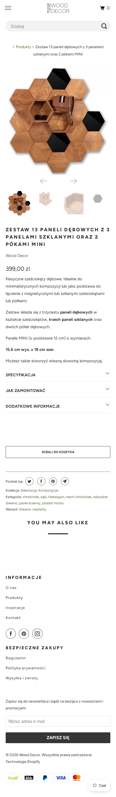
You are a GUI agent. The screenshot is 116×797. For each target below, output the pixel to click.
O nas (11, 587)
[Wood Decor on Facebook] (12, 633)
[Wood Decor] (58, 8)
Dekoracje (29, 490)
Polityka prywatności (26, 668)
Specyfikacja (21, 375)
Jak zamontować (25, 390)
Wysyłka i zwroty (22, 678)
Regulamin (16, 658)
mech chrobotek (78, 497)
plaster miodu (53, 503)
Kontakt (13, 617)
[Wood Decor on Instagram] (38, 633)
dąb (43, 497)
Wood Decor (17, 255)
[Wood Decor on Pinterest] (25, 633)
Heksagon (56, 497)
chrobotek (31, 497)
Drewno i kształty (32, 509)
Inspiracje (15, 607)
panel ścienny (29, 503)
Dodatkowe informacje (33, 406)
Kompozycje (48, 490)
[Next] (73, 180)
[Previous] (43, 180)
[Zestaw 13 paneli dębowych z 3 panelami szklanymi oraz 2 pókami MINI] (58, 120)
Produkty (23, 47)
